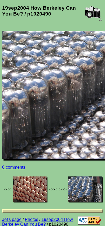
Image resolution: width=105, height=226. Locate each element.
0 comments (13, 167)
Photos (31, 219)
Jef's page (12, 219)
